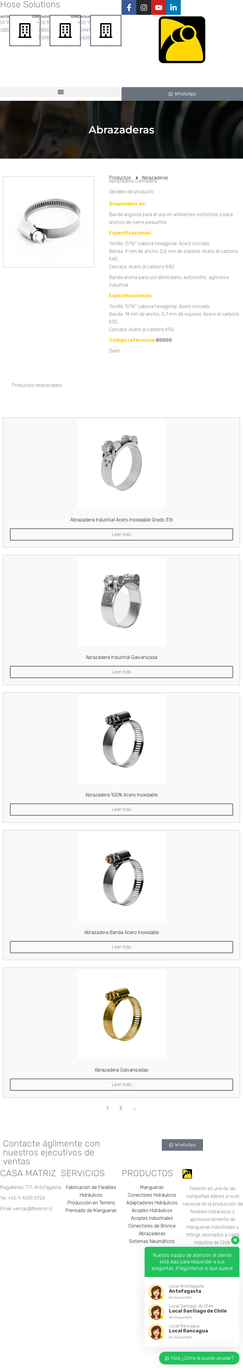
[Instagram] (143, 7)
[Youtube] (158, 7)
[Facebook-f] (129, 7)
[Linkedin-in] (173, 7)
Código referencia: (132, 340)
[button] (61, 92)
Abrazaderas (121, 129)
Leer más (121, 534)
